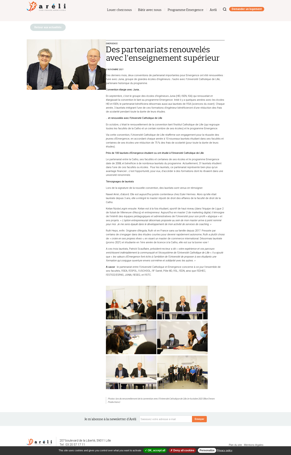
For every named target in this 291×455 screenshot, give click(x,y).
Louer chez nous (119, 10)
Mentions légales (253, 444)
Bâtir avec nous (149, 10)
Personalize (207, 450)
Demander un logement (247, 9)
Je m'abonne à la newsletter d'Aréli (110, 419)
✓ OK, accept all (155, 450)
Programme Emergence (185, 10)
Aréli (213, 10)
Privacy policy (224, 450)
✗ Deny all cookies (182, 450)
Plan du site (235, 444)
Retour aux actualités (47, 27)
